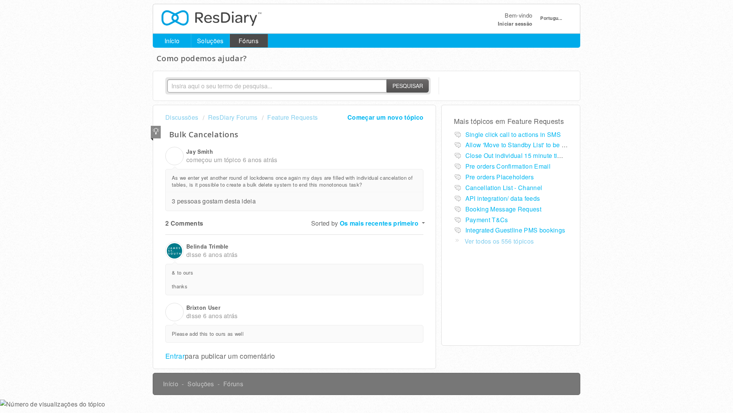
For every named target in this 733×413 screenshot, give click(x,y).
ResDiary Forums (233, 117)
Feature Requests (292, 117)
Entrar (175, 356)
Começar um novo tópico (385, 117)
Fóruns (248, 40)
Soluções (210, 40)
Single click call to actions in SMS (513, 134)
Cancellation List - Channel (503, 187)
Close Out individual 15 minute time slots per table (536, 155)
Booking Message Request (503, 209)
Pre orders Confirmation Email (508, 166)
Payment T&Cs (486, 219)
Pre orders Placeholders (499, 176)
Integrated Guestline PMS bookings (515, 230)
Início (172, 40)
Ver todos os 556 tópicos (499, 241)
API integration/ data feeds (502, 198)
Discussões (181, 117)
